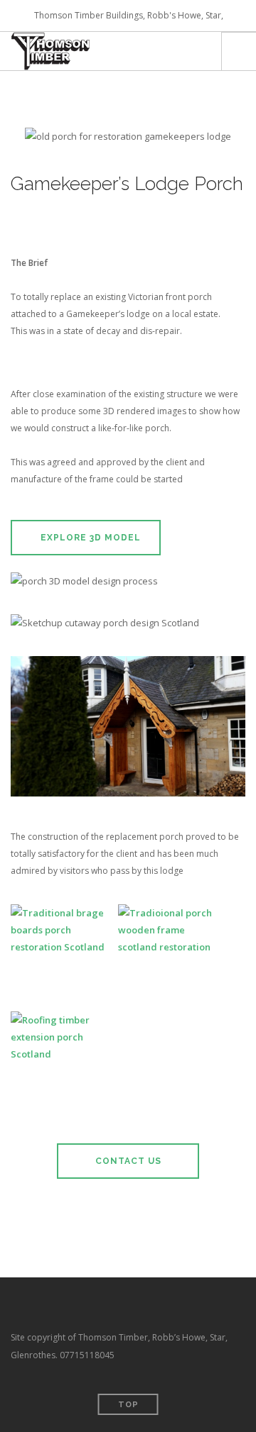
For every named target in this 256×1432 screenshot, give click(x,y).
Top (128, 1404)
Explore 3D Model (89, 538)
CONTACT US (128, 1161)
